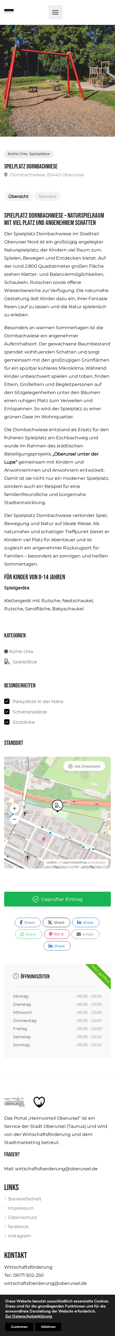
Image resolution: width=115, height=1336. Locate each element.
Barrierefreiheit (25, 1199)
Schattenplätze (30, 712)
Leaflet (51, 862)
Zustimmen (19, 1327)
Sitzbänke (24, 722)
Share (29, 922)
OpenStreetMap (75, 862)
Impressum (21, 1208)
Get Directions (87, 766)
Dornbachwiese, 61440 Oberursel (46, 174)
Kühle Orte (18, 154)
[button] (14, 808)
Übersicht (18, 196)
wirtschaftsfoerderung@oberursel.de (56, 1168)
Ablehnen (48, 1327)
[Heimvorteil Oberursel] (9, 12)
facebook (18, 1226)
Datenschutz (22, 1217)
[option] (57, 81)
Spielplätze (39, 154)
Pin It (58, 934)
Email (88, 934)
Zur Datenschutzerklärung (28, 1316)
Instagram (19, 1235)
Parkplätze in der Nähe (38, 701)
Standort (48, 196)
